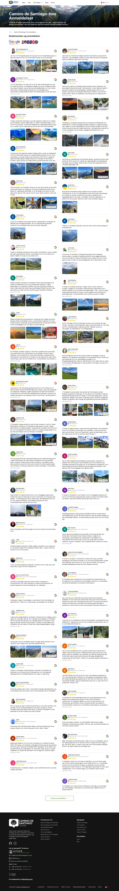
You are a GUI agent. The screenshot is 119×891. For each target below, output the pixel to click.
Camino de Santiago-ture (23, 887)
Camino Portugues (82, 832)
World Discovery (27, 879)
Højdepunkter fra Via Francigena (49, 834)
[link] (22, 858)
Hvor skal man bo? (82, 827)
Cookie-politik (92, 887)
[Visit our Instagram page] (15, 843)
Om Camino (36, 2)
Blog (46, 2)
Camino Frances (45, 829)
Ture (29, 2)
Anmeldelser (41, 887)
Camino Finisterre (45, 839)
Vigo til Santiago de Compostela (49, 825)
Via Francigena (81, 825)
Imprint (100, 887)
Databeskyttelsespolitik (79, 887)
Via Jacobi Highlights (46, 832)
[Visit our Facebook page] (10, 843)
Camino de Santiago (82, 822)
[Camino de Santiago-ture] (22, 823)
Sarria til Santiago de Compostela (49, 822)
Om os (53, 2)
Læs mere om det (15, 94)
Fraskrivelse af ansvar (53, 887)
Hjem (23, 2)
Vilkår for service (65, 887)
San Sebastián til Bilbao (47, 827)
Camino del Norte (45, 836)
